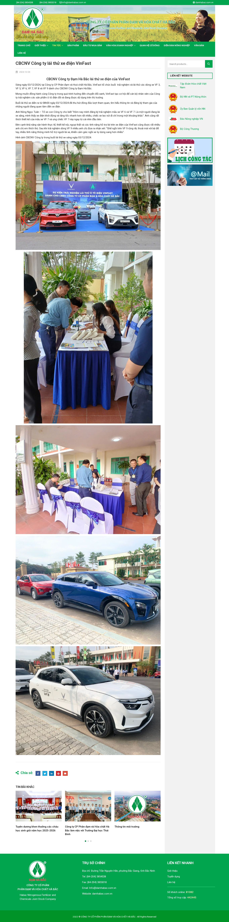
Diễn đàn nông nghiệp (177, 45)
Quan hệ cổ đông (150, 45)
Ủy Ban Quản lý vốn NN (192, 108)
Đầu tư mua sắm (92, 45)
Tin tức (56, 45)
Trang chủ (24, 45)
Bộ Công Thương (189, 128)
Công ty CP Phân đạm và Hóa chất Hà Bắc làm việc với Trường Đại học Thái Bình (38, 830)
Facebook (38, 773)
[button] (85, 841)
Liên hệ (22, 53)
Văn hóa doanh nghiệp (119, 45)
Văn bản (199, 45)
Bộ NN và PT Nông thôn (193, 96)
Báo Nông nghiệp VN (191, 118)
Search (210, 63)
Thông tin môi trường (77, 826)
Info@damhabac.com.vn (102, 887)
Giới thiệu (40, 45)
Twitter (44, 773)
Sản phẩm (73, 45)
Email (65, 773)
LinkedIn (51, 773)
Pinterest (58, 773)
